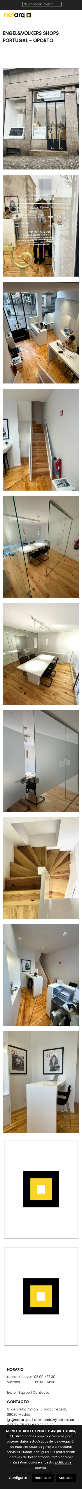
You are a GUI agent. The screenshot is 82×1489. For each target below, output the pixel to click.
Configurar (18, 1477)
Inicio (11, 1392)
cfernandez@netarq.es (54, 1419)
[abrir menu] (75, 15)
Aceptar (66, 1477)
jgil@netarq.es (19, 1419)
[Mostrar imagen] (41, 118)
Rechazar (43, 1477)
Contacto (41, 1392)
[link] (17, 15)
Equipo (24, 1392)
